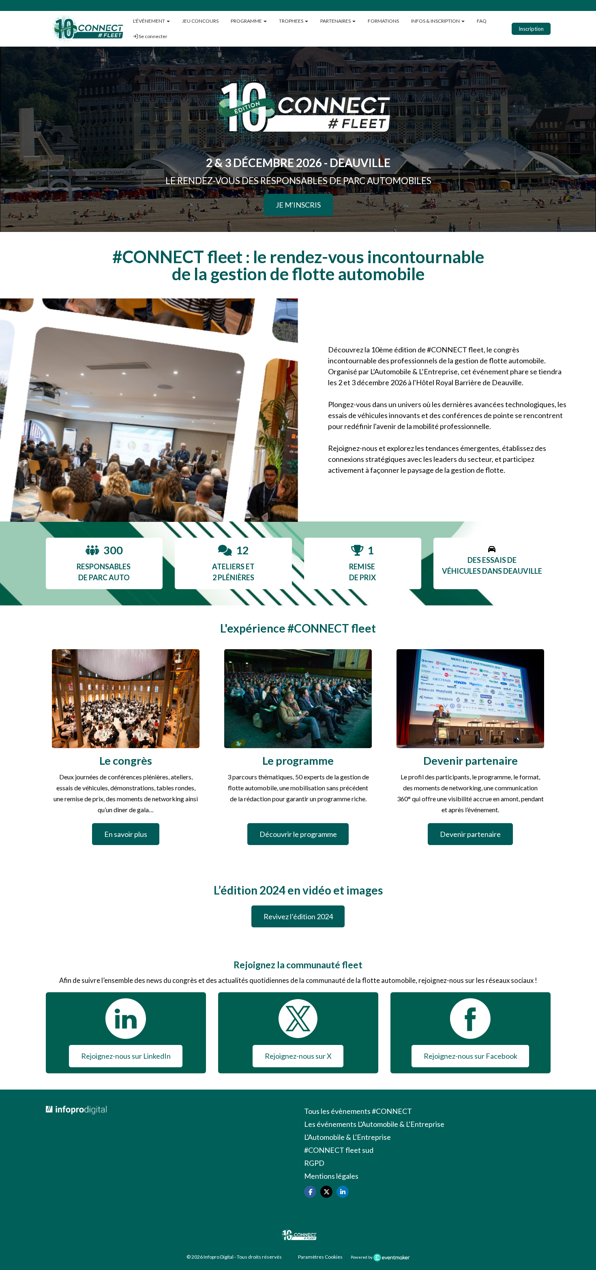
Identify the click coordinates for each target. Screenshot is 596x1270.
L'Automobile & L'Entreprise (347, 1137)
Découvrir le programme (298, 834)
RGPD (314, 1162)
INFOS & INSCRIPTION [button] (436, 21)
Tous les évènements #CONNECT (358, 1111)
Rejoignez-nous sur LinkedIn (126, 1055)
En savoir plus (125, 834)
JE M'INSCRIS (298, 204)
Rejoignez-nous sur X (298, 1055)
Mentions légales (331, 1175)
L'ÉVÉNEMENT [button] (149, 21)
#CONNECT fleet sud (338, 1150)
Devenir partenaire (470, 834)
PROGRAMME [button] (247, 21)
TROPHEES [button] (291, 21)
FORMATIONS (383, 21)
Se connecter (152, 36)
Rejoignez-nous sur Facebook (470, 1055)
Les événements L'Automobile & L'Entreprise (374, 1124)
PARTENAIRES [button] (336, 21)
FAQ (482, 21)
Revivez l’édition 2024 (298, 916)
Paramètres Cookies (320, 1257)
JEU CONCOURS (200, 21)
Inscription (531, 29)
